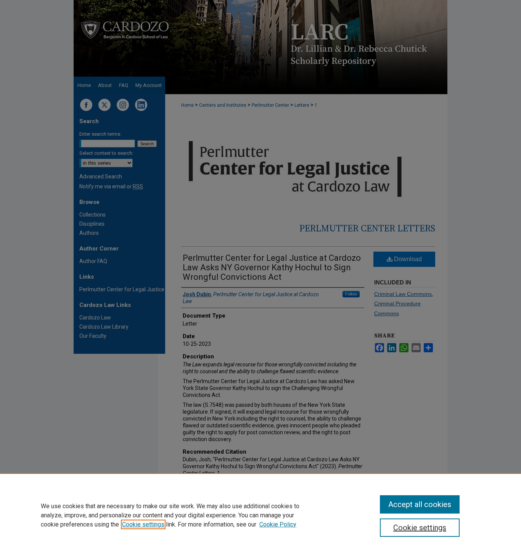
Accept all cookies (419, 504)
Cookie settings (143, 524)
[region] (260, 515)
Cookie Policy (277, 524)
